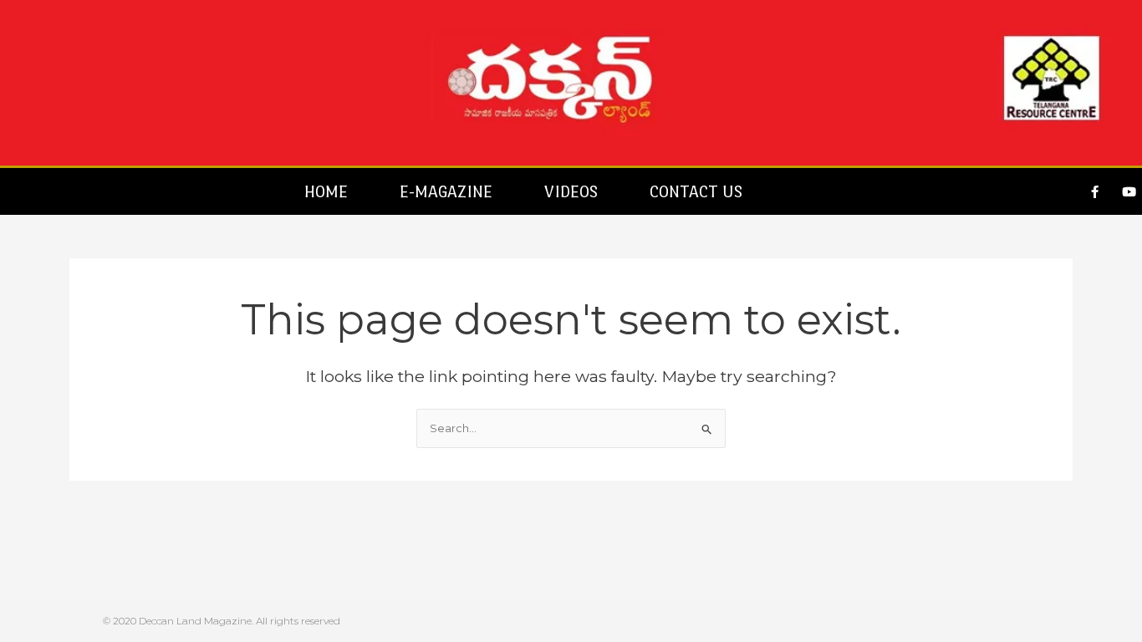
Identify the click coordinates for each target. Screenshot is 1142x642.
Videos (571, 191)
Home (326, 191)
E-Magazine (446, 191)
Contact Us (696, 191)
